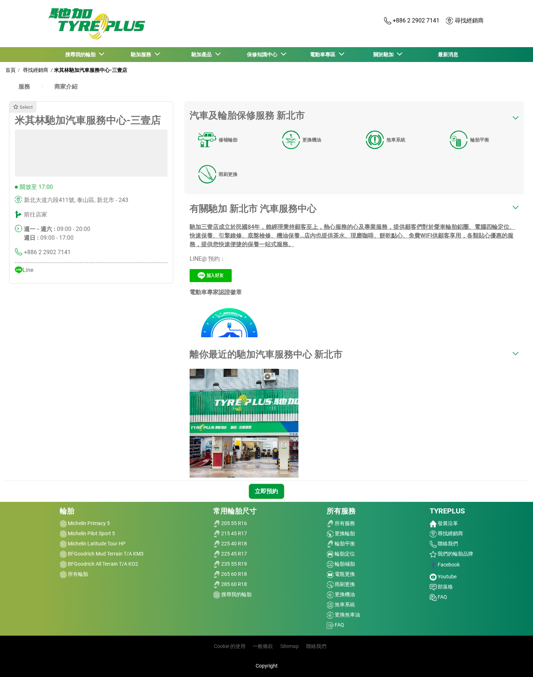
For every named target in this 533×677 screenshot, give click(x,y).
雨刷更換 (228, 174)
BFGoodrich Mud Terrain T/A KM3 (105, 554)
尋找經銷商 (35, 70)
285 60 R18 (233, 584)
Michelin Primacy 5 (88, 523)
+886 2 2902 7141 (47, 252)
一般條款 (263, 646)
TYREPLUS (447, 511)
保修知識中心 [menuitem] (263, 54)
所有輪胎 (77, 574)
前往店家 (35, 214)
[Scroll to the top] (514, 661)
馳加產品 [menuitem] (202, 54)
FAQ (339, 625)
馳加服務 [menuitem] (142, 54)
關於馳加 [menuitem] (384, 54)
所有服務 (341, 511)
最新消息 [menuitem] (448, 54)
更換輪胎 (344, 533)
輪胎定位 (344, 554)
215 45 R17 (233, 533)
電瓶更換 (344, 574)
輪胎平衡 (479, 140)
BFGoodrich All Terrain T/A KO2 (102, 564)
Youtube (446, 576)
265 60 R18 (233, 574)
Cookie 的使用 (229, 646)
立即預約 (266, 491)
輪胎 (67, 511)
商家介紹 (66, 86)
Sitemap (289, 646)
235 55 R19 (233, 564)
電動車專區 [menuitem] (324, 54)
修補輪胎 (228, 140)
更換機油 (311, 140)
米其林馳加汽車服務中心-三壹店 (90, 70)
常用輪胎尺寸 (235, 511)
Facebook (448, 564)
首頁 (10, 70)
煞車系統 (396, 140)
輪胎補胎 (344, 564)
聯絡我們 (447, 543)
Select (26, 107)
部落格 (445, 587)
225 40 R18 (233, 543)
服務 (24, 86)
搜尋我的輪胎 (236, 594)
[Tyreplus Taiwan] (95, 24)
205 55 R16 (233, 523)
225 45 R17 (233, 554)
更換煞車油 (347, 615)
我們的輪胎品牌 (455, 554)
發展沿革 (447, 523)
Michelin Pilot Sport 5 (91, 533)
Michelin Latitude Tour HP (96, 543)
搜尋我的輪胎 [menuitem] (81, 54)
